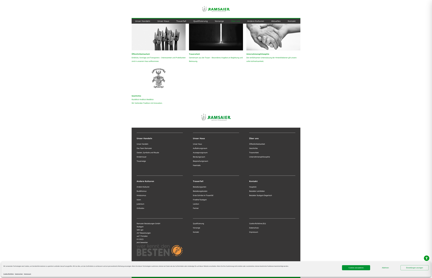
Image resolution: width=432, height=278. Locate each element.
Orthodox (140, 208)
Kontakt (196, 232)
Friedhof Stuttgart (200, 199)
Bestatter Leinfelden (257, 191)
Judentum (140, 204)
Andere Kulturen (143, 187)
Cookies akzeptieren (356, 268)
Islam (139, 199)
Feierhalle (196, 165)
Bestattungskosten (200, 191)
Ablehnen (385, 268)
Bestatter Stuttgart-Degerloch (260, 195)
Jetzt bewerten (142, 242)
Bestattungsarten (199, 187)
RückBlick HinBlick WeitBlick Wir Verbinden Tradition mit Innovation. (147, 99)
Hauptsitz (252, 187)
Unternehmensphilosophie (259, 157)
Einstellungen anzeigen (414, 268)
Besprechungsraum (200, 161)
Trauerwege (141, 161)
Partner (196, 208)
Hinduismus (141, 195)
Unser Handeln (142, 144)
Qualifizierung (198, 223)
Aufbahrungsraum (200, 148)
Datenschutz (19, 274)
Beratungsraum (199, 157)
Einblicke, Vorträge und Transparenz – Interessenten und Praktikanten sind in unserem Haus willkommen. (159, 57)
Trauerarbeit (254, 152)
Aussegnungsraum (200, 152)
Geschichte (253, 148)
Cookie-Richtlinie (8, 274)
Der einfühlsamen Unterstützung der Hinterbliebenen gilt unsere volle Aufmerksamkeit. (271, 57)
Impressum (27, 274)
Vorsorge (196, 228)
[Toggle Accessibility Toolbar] (427, 258)
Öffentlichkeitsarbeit (257, 144)
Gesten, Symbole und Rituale (148, 152)
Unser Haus (197, 144)
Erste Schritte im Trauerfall (203, 195)
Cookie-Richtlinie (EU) (257, 223)
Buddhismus (141, 191)
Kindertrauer (141, 157)
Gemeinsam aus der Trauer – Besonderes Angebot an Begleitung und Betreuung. (216, 57)
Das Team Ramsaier (144, 148)
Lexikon (196, 204)
